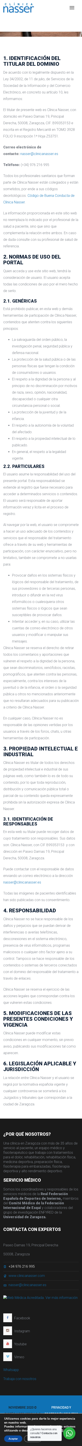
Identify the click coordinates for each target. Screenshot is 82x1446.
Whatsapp (11, 1370)
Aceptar (13, 1439)
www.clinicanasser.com (27, 1276)
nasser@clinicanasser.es (39, 154)
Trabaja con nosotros (19, 1379)
